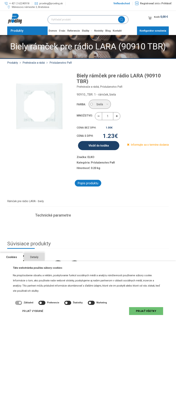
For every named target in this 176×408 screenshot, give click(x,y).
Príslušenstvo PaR (61, 62)
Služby (86, 30)
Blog (108, 30)
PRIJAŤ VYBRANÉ (32, 311)
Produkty (17, 30)
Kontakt (117, 30)
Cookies (11, 257)
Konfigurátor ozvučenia (153, 30)
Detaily (34, 257)
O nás (62, 30)
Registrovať (147, 3)
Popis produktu (88, 183)
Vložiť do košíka (99, 145)
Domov (53, 30)
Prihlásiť (166, 3)
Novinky (98, 30)
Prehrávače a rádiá (34, 62)
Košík (161, 16)
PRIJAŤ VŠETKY (146, 311)
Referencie (73, 30)
